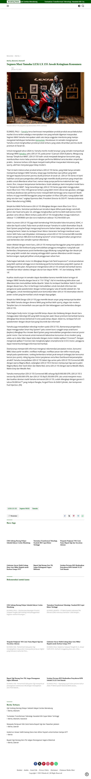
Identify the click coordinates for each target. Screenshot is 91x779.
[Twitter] (39, 764)
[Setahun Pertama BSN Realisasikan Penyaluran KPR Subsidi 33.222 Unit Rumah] (72, 556)
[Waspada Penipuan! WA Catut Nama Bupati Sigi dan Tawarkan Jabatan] (72, 532)
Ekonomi (15, 61)
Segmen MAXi (24, 508)
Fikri (12, 68)
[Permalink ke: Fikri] (8, 69)
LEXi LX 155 (12, 508)
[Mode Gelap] (79, 6)
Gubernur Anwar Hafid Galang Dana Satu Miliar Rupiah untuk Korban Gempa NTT (18, 567)
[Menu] (8, 6)
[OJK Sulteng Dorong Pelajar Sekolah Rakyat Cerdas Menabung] (19, 532)
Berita (9, 61)
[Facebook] (35, 764)
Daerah (16, 726)
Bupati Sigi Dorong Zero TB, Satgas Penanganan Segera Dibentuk (43, 567)
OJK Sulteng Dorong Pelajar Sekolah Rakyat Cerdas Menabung (18, 542)
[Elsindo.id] (21, 6)
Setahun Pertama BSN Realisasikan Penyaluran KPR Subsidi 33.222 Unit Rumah (72, 567)
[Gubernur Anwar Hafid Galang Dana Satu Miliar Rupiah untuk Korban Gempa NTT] (19, 556)
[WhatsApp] (56, 764)
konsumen (40, 140)
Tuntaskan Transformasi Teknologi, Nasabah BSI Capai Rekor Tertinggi (61, 2)
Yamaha (24, 131)
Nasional (23, 719)
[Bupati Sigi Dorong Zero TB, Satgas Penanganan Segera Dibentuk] (46, 556)
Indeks (26, 770)
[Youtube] (52, 764)
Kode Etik (33, 770)
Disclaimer (54, 770)
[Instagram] (48, 764)
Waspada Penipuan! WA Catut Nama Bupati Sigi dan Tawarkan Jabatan (71, 543)
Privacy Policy (44, 770)
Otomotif (21, 61)
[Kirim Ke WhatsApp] (82, 516)
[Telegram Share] (78, 516)
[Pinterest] (44, 764)
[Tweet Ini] (69, 516)
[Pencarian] (83, 6)
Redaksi (19, 770)
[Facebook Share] (64, 516)
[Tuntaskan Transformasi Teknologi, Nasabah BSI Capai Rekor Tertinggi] (46, 532)
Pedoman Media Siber (67, 770)
